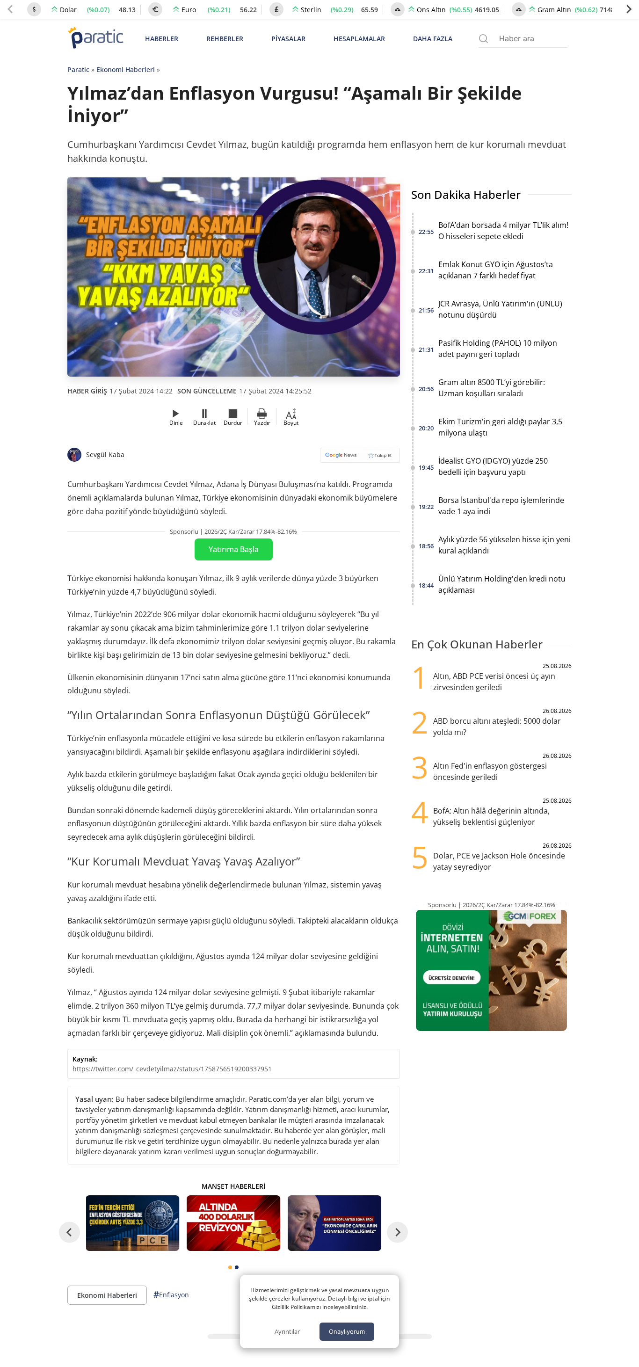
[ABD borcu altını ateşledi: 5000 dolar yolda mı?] (233, 1223)
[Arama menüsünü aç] (483, 38)
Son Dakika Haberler (466, 194)
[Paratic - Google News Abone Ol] (360, 458)
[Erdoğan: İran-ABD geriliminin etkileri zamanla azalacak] (334, 1223)
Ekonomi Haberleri (125, 69)
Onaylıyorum (347, 1331)
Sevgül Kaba (105, 454)
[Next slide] (628, 9)
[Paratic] (95, 39)
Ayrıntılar (287, 1331)
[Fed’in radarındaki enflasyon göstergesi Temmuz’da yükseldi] (133, 1223)
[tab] (230, 1267)
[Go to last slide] (69, 1232)
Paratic (78, 69)
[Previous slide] (10, 9)
